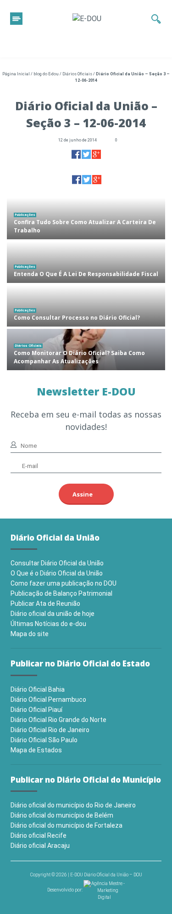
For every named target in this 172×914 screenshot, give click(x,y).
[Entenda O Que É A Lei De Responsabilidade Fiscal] (86, 262)
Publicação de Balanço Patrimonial (61, 593)
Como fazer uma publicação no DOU (64, 583)
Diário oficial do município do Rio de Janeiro (73, 805)
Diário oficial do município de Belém (62, 815)
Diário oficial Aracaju (40, 845)
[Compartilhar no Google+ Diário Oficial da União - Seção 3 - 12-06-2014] (96, 154)
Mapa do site (30, 634)
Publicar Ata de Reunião (45, 603)
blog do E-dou (46, 74)
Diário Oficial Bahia (38, 689)
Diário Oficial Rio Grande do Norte (58, 719)
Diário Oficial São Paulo (44, 740)
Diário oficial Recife (39, 835)
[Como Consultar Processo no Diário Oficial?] (86, 306)
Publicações (25, 215)
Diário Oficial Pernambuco (48, 699)
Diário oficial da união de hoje (52, 613)
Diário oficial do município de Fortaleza (66, 825)
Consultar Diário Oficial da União (57, 563)
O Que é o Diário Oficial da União (57, 573)
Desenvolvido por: (65, 889)
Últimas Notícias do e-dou (48, 623)
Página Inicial (16, 74)
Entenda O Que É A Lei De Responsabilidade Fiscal (86, 274)
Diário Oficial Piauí (36, 709)
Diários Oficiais (77, 74)
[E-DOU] (86, 18)
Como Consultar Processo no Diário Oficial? (77, 318)
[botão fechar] (16, 18)
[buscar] (156, 18)
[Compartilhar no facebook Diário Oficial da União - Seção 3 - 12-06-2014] (76, 154)
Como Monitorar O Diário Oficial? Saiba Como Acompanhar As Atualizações (79, 357)
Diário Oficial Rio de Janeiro (50, 729)
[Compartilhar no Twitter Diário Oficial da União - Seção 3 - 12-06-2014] (86, 154)
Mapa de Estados (36, 750)
